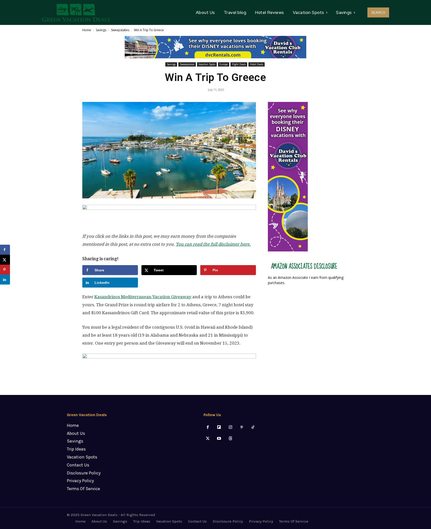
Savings (101, 30)
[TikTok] (252, 427)
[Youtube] (219, 438)
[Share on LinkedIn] (5, 280)
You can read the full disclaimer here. (213, 244)
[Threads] (230, 438)
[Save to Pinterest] (5, 270)
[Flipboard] (219, 427)
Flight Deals (239, 64)
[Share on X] (5, 260)
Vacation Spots (207, 64)
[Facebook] (208, 427)
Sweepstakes (120, 30)
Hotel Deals (256, 64)
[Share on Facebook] (5, 250)
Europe (223, 64)
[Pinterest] (241, 427)
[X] (208, 438)
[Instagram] (230, 427)
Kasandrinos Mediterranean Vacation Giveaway (142, 296)
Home (86, 30)
